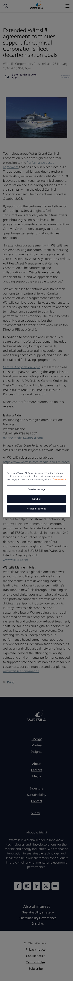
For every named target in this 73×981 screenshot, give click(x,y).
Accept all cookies (36, 508)
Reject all (36, 499)
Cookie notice (59, 479)
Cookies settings (36, 489)
